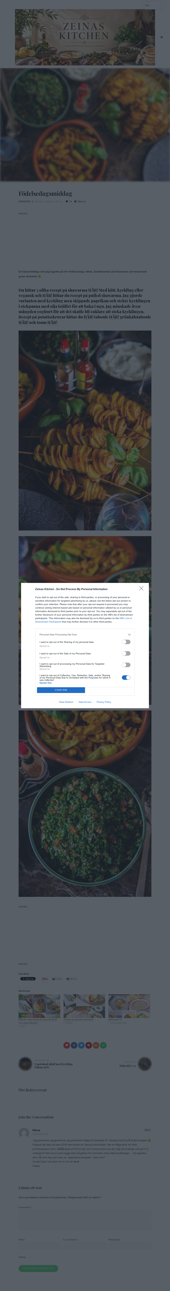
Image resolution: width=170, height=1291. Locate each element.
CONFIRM (61, 690)
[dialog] (85, 645)
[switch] (126, 642)
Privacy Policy (104, 702)
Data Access (85, 702)
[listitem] (85, 634)
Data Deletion (66, 702)
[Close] (142, 589)
